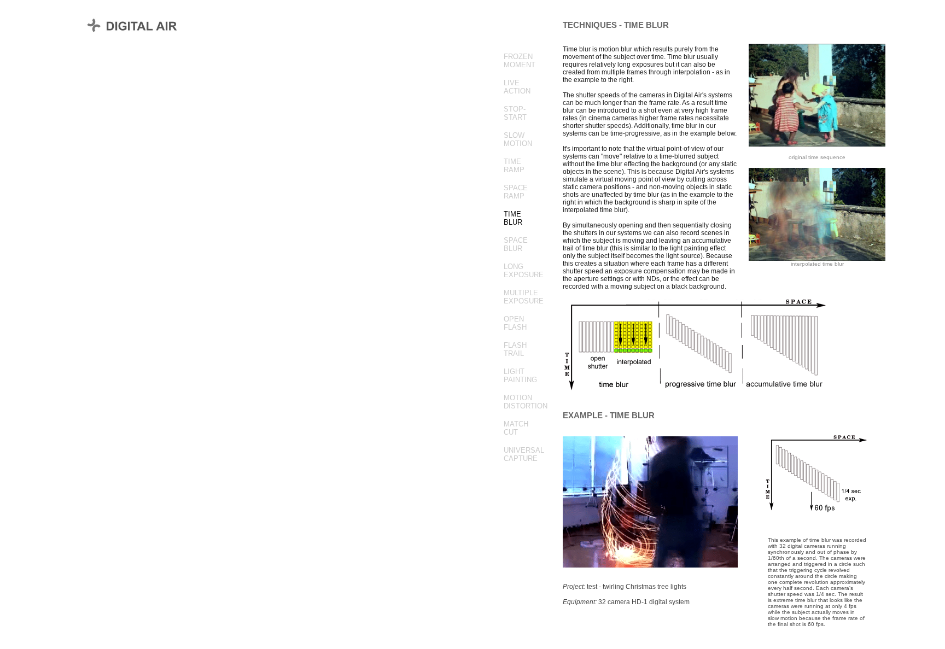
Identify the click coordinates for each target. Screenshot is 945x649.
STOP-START (515, 113)
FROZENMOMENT (519, 60)
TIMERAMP (514, 165)
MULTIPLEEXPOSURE (524, 297)
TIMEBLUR (513, 218)
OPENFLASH (515, 323)
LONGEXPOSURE (524, 270)
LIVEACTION (517, 87)
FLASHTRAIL (515, 349)
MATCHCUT (516, 428)
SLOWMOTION (518, 139)
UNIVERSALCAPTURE (524, 454)
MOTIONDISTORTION (525, 402)
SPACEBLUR (516, 244)
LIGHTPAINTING (520, 375)
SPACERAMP (516, 192)
